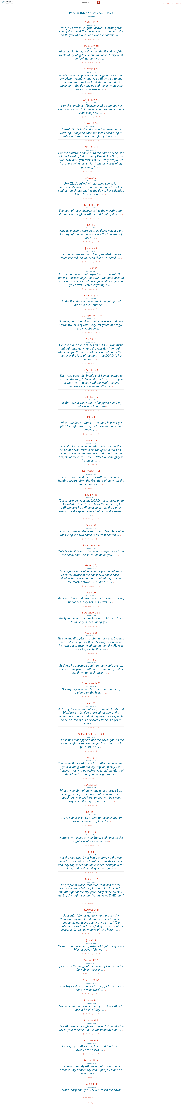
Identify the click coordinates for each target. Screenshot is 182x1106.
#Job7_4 (91, 434)
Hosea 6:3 (91, 495)
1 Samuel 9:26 (91, 370)
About (176, 3)
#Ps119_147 (91, 993)
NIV (164, 3)
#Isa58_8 (92, 778)
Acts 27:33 (91, 268)
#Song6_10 (91, 751)
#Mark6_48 (91, 653)
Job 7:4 (91, 417)
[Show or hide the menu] (180, 3)
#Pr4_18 (91, 218)
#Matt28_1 (91, 62)
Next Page (91, 1103)
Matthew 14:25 (91, 683)
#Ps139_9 (91, 973)
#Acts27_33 (91, 289)
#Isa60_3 (92, 845)
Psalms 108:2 (91, 1084)
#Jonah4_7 (91, 261)
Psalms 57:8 (91, 1040)
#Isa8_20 (92, 140)
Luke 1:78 (91, 525)
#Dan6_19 (91, 309)
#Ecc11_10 (91, 332)
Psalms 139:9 (91, 960)
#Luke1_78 (91, 539)
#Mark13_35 (91, 586)
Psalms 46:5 (91, 1000)
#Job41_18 (91, 953)
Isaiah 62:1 (91, 177)
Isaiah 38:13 (91, 1060)
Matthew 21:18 (91, 612)
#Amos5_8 (91, 363)
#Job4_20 (91, 606)
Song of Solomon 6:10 (91, 734)
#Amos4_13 (91, 464)
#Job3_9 (91, 241)
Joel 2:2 (91, 703)
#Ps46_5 (92, 1013)
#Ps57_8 (92, 1054)
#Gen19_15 (91, 805)
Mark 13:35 (91, 565)
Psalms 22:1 (91, 147)
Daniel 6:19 (91, 295)
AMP (168, 3)
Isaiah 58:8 (91, 757)
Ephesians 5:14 (91, 545)
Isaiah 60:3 (91, 832)
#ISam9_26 (91, 390)
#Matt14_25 (91, 696)
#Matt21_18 (91, 626)
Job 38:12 (91, 812)
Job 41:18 (91, 940)
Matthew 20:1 (91, 100)
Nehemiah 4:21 (91, 471)
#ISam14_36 (91, 933)
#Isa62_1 (92, 198)
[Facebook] (96, 39)
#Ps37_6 (92, 1034)
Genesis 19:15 (91, 785)
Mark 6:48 (91, 632)
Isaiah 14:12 (91, 22)
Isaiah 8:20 (91, 123)
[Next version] (120, 35)
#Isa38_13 (91, 1077)
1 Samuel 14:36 (91, 909)
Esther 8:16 (91, 397)
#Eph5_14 (91, 559)
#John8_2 (91, 676)
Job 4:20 (91, 592)
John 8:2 (91, 660)
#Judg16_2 (91, 903)
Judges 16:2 (91, 879)
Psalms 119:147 (91, 980)
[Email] (86, 39)
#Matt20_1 (91, 117)
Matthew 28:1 (91, 45)
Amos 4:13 (91, 440)
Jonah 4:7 (91, 248)
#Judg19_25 (91, 872)
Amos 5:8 (91, 339)
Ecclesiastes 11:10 (91, 315)
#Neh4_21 (91, 488)
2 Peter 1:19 (91, 69)
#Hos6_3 (92, 518)
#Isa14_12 (91, 39)
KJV (172, 3)
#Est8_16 (91, 410)
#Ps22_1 (92, 171)
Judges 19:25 (91, 852)
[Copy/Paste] (83, 39)
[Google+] (99, 39)
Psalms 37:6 (91, 1020)
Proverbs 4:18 (91, 205)
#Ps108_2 (91, 1097)
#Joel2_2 (92, 727)
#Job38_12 (91, 825)
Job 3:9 (91, 225)
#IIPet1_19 (91, 93)
